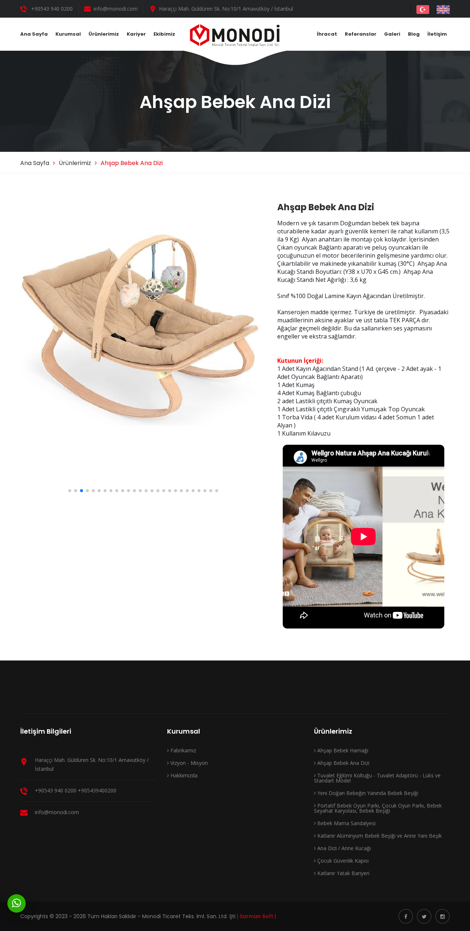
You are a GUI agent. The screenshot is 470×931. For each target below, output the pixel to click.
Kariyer (136, 34)
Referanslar (360, 34)
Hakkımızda (183, 775)
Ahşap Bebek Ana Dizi (342, 762)
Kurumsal (68, 34)
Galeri (392, 34)
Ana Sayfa (34, 34)
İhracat (327, 34)
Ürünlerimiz (103, 34)
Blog (414, 34)
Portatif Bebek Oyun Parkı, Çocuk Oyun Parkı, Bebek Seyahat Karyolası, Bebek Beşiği (378, 808)
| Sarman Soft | (256, 916)
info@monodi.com (116, 8)
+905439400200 (97, 790)
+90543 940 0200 (52, 8)
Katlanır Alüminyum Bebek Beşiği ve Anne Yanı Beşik (379, 835)
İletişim (437, 34)
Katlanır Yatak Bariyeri (342, 873)
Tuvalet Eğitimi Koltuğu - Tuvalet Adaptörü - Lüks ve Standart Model (377, 778)
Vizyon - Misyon (188, 762)
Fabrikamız (182, 750)
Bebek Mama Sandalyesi (346, 823)
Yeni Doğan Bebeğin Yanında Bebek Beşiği (367, 792)
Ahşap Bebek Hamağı (342, 750)
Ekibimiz (164, 34)
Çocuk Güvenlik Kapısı (342, 860)
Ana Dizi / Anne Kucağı (343, 848)
